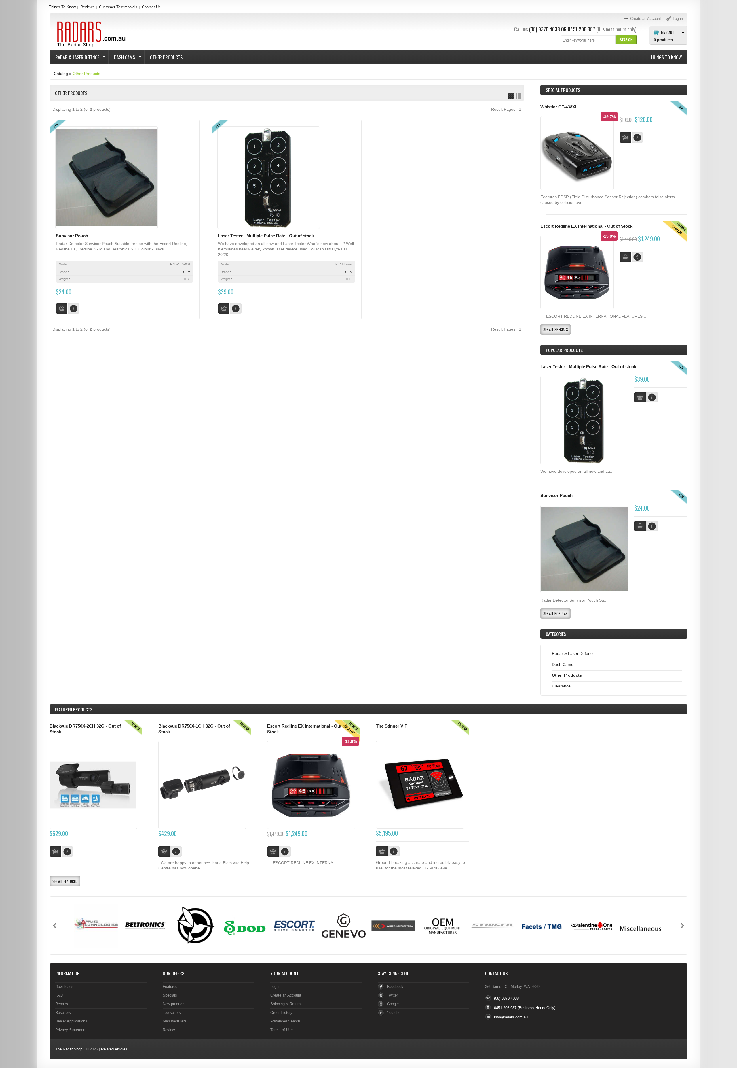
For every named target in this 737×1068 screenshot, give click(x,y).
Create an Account (285, 995)
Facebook (395, 986)
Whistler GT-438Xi (558, 107)
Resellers (63, 1012)
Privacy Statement (70, 1030)
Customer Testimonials (118, 7)
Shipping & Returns (286, 1004)
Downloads (64, 986)
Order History (281, 1012)
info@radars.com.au (511, 1017)
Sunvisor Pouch (72, 235)
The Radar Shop (68, 1049)
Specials (170, 995)
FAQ (59, 995)
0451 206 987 (581, 29)
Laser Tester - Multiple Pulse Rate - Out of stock (266, 235)
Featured (170, 986)
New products (174, 1004)
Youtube (393, 1012)
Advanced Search (285, 1021)
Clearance (561, 686)
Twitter (392, 995)
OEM (186, 272)
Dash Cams (122, 57)
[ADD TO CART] (640, 397)
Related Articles (114, 1049)
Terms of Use (281, 1030)
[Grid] (511, 96)
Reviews (87, 7)
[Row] (518, 96)
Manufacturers (175, 1021)
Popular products (564, 349)
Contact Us (151, 7)
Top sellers (172, 1012)
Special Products (563, 89)
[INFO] (652, 397)
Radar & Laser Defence (74, 57)
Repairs (61, 1004)
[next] (682, 925)
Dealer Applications (71, 1021)
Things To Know (62, 7)
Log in (275, 986)
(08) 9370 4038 (544, 29)
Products (73, 709)
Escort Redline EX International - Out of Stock (586, 226)
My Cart (667, 32)
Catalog (61, 73)
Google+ (394, 1004)
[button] (626, 39)
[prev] (54, 925)
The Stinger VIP (391, 726)
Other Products (166, 57)
